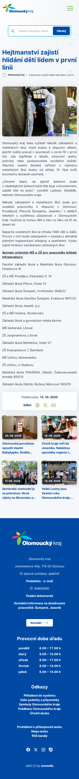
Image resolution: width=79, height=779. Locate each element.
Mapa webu (39, 731)
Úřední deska (39, 713)
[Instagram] (43, 749)
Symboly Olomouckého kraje (39, 704)
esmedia (47, 766)
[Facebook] (28, 749)
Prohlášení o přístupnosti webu (39, 727)
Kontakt (36, 623)
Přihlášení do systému (39, 695)
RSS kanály (39, 736)
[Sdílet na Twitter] (45, 405)
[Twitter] (36, 749)
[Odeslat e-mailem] (53, 405)
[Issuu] (51, 749)
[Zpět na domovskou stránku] (17, 8)
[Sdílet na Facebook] (37, 405)
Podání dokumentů (39, 596)
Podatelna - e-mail (39, 581)
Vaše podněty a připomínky (39, 700)
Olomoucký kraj (16, 74)
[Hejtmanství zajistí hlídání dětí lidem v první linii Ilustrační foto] (39, 112)
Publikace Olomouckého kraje (39, 709)
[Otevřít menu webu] (70, 8)
